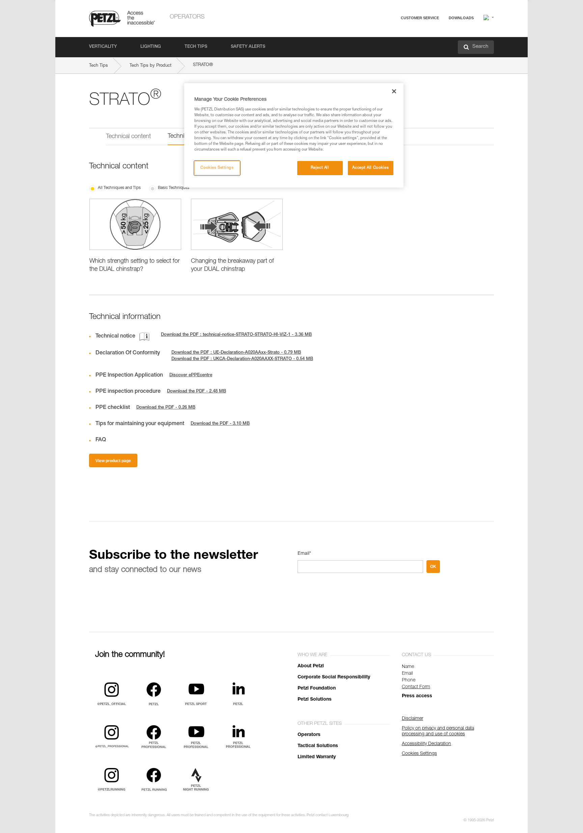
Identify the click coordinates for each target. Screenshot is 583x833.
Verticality (103, 47)
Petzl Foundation (317, 688)
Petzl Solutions (315, 699)
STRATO (203, 65)
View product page (113, 460)
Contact (393, 43)
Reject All (320, 168)
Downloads (461, 18)
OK (433, 566)
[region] (294, 135)
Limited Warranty (317, 757)
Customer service (420, 18)
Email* (304, 553)
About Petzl (311, 666)
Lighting (150, 47)
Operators (187, 17)
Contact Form (416, 687)
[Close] (394, 91)
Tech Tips (196, 47)
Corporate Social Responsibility (334, 677)
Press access (417, 696)
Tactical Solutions (318, 746)
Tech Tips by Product (150, 66)
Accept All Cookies (370, 168)
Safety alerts (248, 47)
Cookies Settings (216, 168)
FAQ (390, 34)
